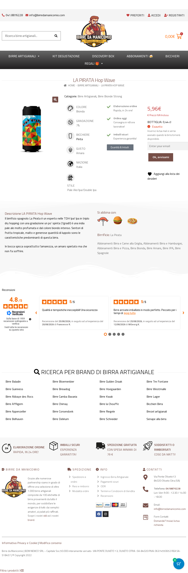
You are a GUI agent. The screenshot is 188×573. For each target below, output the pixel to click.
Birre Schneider (109, 419)
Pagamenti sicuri (110, 482)
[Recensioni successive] (183, 313)
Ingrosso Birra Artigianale (115, 477)
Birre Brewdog (61, 389)
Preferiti (137, 15)
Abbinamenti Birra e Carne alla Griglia (119, 243)
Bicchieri (172, 56)
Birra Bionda (137, 248)
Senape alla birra (156, 419)
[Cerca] (56, 35)
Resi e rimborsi (80, 486)
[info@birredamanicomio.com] (27, 14)
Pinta (79, 139)
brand (31, 520)
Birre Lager (153, 396)
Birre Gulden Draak (111, 381)
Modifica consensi (50, 543)
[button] (55, 99)
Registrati (176, 15)
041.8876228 (14, 15)
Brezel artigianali (157, 411)
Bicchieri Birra (155, 404)
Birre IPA (168, 248)
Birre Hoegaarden (110, 389)
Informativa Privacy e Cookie (19, 543)
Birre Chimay (60, 404)
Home (71, 85)
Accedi (155, 15)
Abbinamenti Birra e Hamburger (162, 243)
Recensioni (107, 496)
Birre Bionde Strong (110, 96)
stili (45, 516)
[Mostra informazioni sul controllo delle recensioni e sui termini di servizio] (30, 319)
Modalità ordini (80, 491)
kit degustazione (66, 56)
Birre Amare (154, 248)
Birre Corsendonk (63, 411)
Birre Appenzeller (16, 411)
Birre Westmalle (156, 389)
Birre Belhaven (14, 419)
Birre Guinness (14, 389)
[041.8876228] (3, 14)
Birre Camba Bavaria (65, 396)
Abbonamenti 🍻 (140, 56)
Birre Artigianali (22, 56)
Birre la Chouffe (109, 404)
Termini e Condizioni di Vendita (118, 491)
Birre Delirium (61, 419)
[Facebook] (99, 514)
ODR (103, 486)
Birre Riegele (107, 411)
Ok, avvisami (161, 157)
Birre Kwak (106, 396)
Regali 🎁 (92, 63)
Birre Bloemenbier (63, 381)
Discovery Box (103, 56)
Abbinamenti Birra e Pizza (113, 248)
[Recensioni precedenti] (36, 313)
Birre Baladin (13, 381)
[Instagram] (106, 514)
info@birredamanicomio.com (47, 15)
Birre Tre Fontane (157, 381)
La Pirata (116, 235)
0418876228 (173, 488)
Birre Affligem (14, 404)
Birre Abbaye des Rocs (19, 396)
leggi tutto (130, 313)
